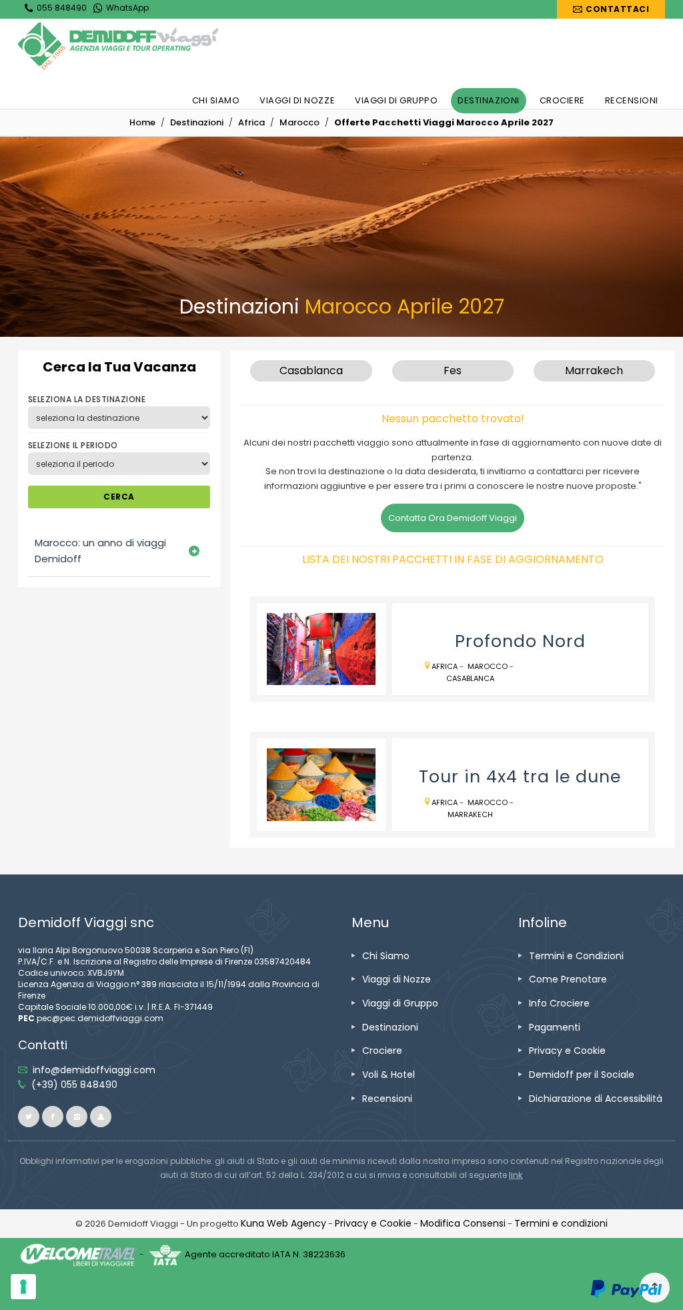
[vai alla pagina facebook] (52, 1116)
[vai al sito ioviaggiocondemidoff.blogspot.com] (100, 1116)
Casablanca (470, 678)
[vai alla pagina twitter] (28, 1116)
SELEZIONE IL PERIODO (73, 445)
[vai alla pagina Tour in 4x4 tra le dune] (321, 784)
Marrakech (470, 814)
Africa (445, 666)
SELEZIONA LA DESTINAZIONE (86, 399)
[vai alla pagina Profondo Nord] (321, 649)
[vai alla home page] (118, 46)
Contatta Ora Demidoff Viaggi (452, 518)
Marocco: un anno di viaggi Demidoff (100, 551)
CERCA (118, 496)
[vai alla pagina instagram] (76, 1116)
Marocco (488, 666)
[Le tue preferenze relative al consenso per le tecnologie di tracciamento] (23, 1286)
